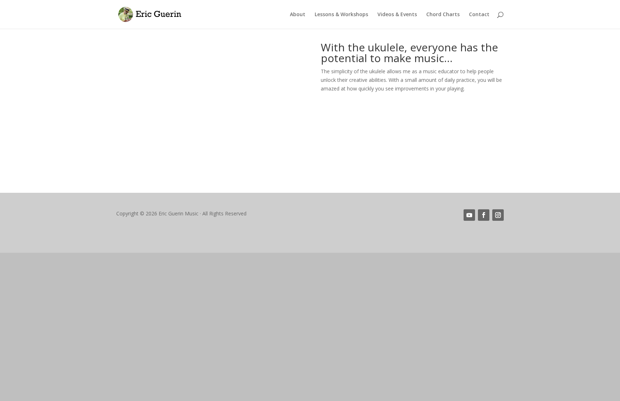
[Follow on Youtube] (469, 215)
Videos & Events (397, 15)
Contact (479, 15)
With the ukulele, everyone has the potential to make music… (409, 53)
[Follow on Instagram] (498, 215)
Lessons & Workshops (341, 15)
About (297, 15)
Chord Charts (443, 15)
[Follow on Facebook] (483, 215)
